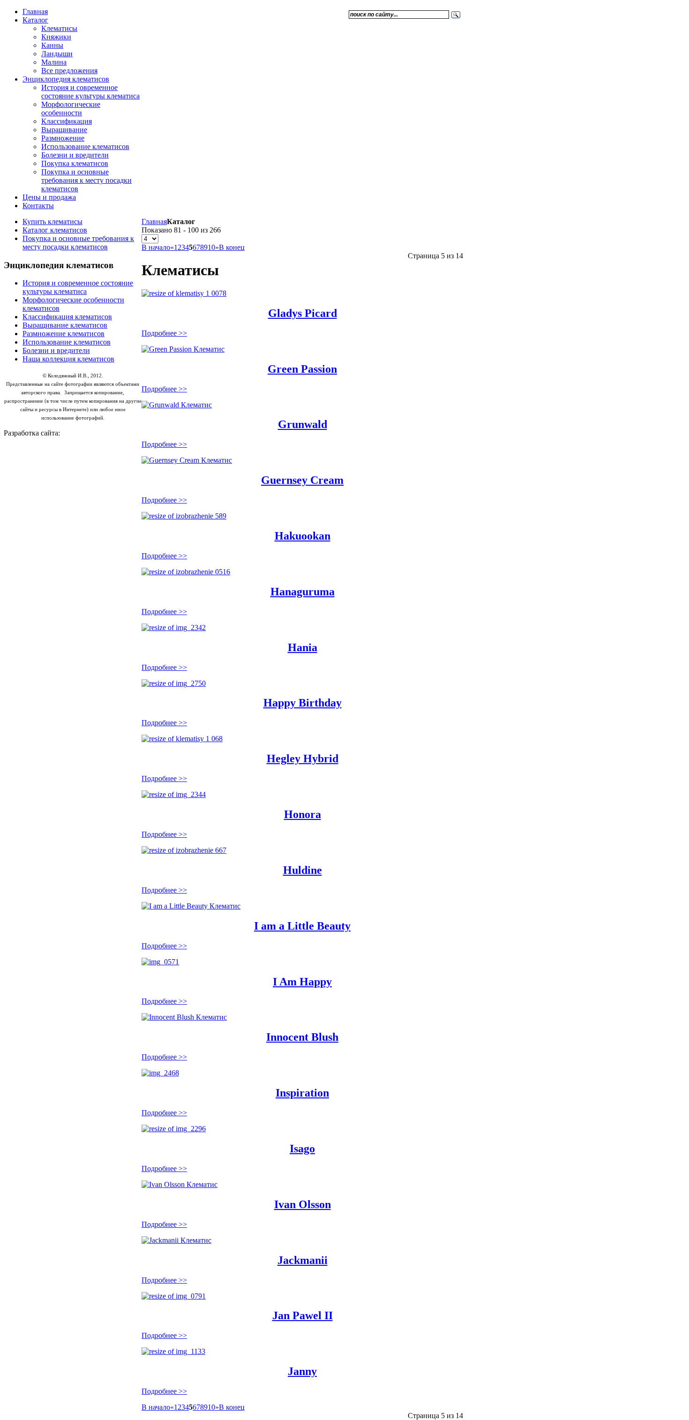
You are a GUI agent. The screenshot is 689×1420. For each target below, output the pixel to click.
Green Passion (302, 369)
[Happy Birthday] (174, 683)
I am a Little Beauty (302, 926)
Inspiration (302, 1093)
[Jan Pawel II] (174, 1296)
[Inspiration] (160, 1073)
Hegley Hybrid (302, 758)
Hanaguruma (302, 592)
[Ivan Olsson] (179, 1184)
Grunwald (302, 424)
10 (211, 247)
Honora (302, 814)
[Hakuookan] (184, 516)
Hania (302, 647)
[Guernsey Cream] (187, 460)
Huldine (302, 870)
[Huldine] (184, 850)
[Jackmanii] (176, 1240)
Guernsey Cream (302, 480)
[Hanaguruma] (186, 572)
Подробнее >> (164, 333)
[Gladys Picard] (184, 293)
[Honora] (174, 794)
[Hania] (174, 627)
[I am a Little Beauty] (191, 906)
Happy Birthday (302, 703)
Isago (302, 1148)
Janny (302, 1371)
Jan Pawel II (302, 1315)
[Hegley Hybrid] (182, 739)
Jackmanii (302, 1260)
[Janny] (173, 1351)
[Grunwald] (177, 405)
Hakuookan (302, 536)
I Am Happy (302, 982)
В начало (156, 247)
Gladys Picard (302, 313)
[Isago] (174, 1129)
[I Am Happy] (160, 962)
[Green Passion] (183, 349)
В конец (232, 247)
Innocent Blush (302, 1037)
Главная (154, 221)
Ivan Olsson (302, 1204)
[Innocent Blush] (184, 1017)
